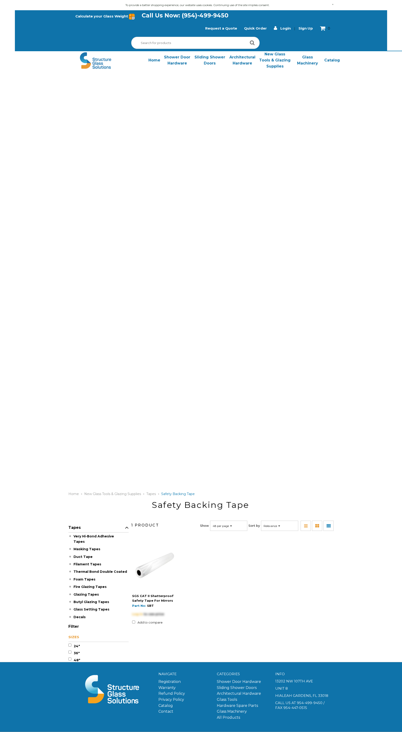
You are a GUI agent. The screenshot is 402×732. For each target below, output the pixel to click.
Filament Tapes (87, 564)
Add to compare (150, 622)
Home (154, 60)
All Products (228, 717)
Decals (80, 617)
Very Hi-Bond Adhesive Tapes (94, 538)
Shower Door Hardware (177, 60)
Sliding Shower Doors (209, 60)
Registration (169, 681)
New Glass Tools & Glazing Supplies (275, 60)
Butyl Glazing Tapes (91, 602)
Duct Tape (83, 557)
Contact (165, 711)
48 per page (221, 526)
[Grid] (328, 526)
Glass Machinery (307, 60)
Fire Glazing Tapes (90, 587)
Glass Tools (227, 699)
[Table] (317, 526)
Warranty (167, 687)
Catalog (332, 60)
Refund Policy (171, 693)
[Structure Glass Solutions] (95, 60)
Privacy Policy (171, 699)
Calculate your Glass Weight (102, 16)
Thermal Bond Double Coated (100, 572)
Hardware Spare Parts (237, 705)
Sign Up (305, 28)
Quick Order (255, 28)
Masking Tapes (87, 549)
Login (285, 28)
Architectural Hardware (242, 60)
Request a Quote (221, 28)
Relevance (271, 526)
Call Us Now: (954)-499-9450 (185, 15)
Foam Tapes (84, 579)
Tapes (151, 494)
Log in (137, 614)
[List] (306, 526)
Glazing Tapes (86, 594)
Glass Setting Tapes (91, 609)
